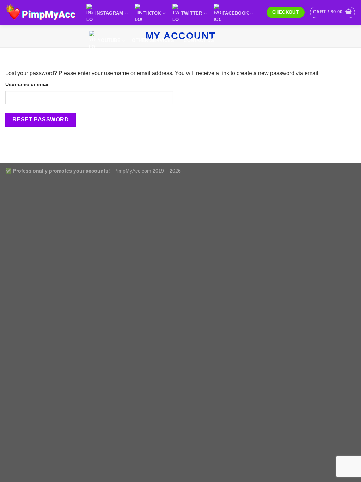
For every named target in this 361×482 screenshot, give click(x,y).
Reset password (40, 119)
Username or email (27, 84)
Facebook (235, 13)
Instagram (109, 13)
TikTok (152, 13)
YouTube (109, 40)
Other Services (153, 40)
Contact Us (199, 40)
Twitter (191, 13)
